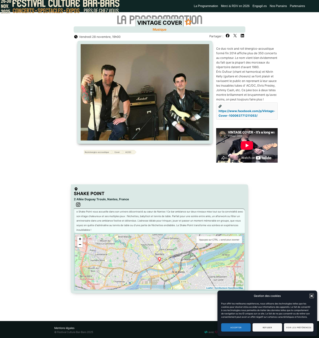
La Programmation (206, 6)
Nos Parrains (278, 6)
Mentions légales (64, 328)
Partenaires (297, 6)
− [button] (80, 244)
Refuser (267, 327)
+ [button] (80, 239)
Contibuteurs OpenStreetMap (229, 287)
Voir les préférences (298, 327)
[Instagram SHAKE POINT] (78, 204)
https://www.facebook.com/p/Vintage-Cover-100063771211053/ (247, 113)
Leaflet (209, 287)
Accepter (235, 327)
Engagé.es (260, 6)
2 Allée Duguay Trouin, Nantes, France (101, 199)
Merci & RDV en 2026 (235, 6)
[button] (311, 296)
